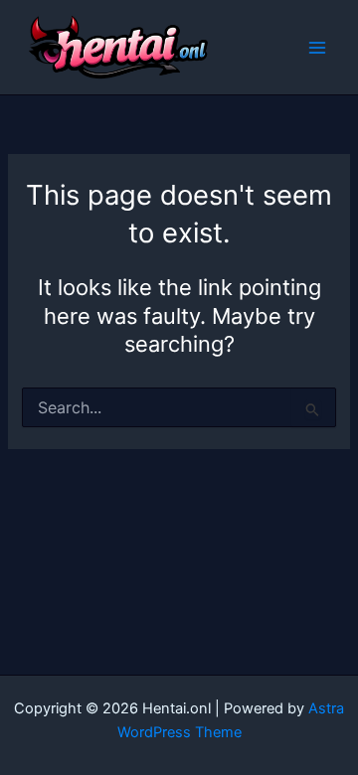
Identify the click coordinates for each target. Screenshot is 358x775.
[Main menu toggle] (317, 48)
